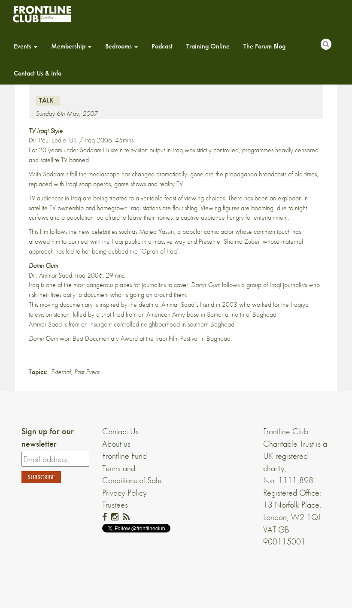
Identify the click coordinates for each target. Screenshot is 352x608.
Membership (69, 46)
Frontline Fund (124, 455)
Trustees (115, 504)
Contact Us (120, 431)
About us (116, 443)
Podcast (162, 46)
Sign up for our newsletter (47, 437)
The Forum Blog (264, 46)
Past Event (86, 371)
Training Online (208, 46)
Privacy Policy (124, 492)
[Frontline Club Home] (41, 14)
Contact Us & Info (37, 73)
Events (23, 46)
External (61, 371)
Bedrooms (119, 46)
